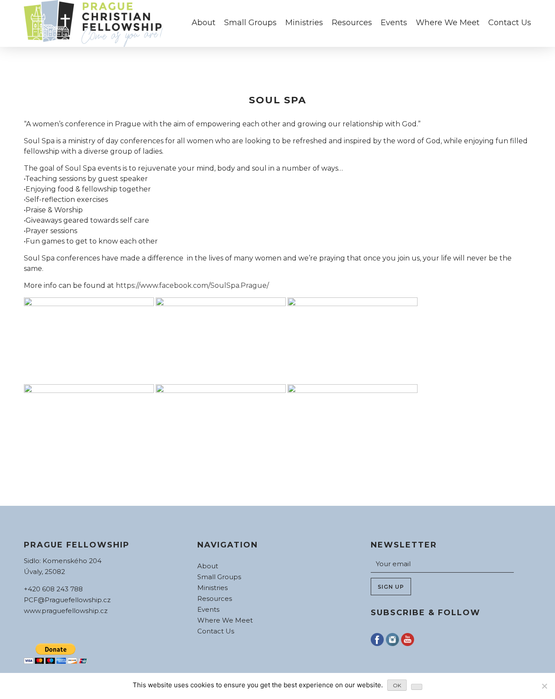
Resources (352, 22)
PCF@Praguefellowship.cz (67, 600)
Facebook (377, 639)
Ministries (304, 22)
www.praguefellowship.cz (66, 611)
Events (394, 22)
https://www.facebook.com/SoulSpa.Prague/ (192, 285)
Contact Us (509, 22)
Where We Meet (448, 22)
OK (397, 685)
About (203, 22)
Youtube (407, 639)
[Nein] (544, 686)
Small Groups (250, 22)
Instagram (392, 639)
